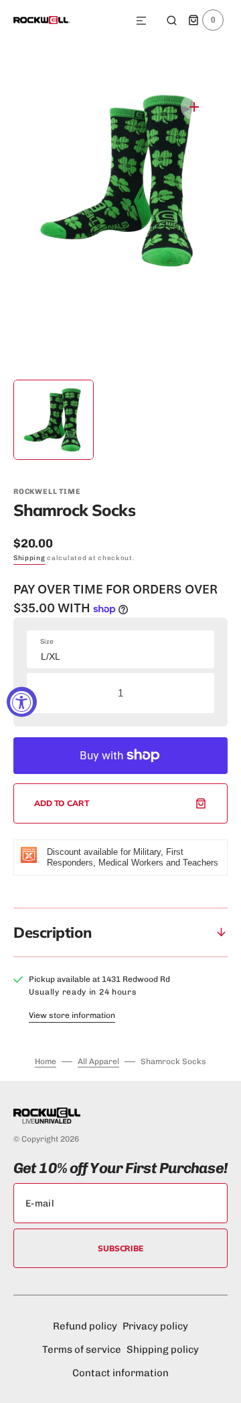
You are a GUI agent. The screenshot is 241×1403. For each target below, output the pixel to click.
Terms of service (81, 1350)
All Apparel (98, 1061)
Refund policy (85, 1326)
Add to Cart (62, 803)
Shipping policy (163, 1350)
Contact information (120, 1373)
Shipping (29, 558)
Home (45, 1061)
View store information (72, 1015)
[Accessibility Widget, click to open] (22, 701)
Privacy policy (155, 1326)
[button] (141, 21)
